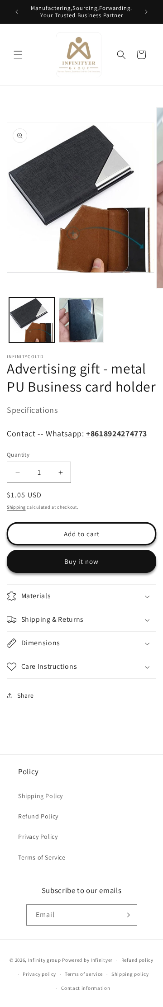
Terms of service (84, 974)
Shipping (16, 507)
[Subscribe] (127, 915)
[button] (18, 55)
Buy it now (81, 561)
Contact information (85, 988)
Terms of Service (42, 857)
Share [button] (25, 695)
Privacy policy (39, 974)
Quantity (18, 455)
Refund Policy (38, 816)
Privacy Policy (38, 836)
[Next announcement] (146, 12)
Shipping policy (130, 974)
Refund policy (137, 960)
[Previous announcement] (17, 12)
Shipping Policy (40, 796)
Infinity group (44, 960)
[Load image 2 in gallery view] (81, 320)
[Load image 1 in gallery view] (31, 320)
